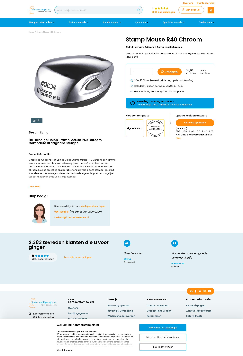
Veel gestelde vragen (93, 206)
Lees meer (34, 186)
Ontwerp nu (171, 71)
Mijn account (193, 9)
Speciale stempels (172, 22)
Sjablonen (140, 22)
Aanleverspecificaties (198, 310)
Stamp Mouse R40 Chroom (49, 32)
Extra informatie (77, 318)
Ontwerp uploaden (195, 122)
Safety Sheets (194, 316)
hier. (178, 138)
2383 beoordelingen (163, 12)
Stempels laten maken (40, 22)
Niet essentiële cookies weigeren (162, 337)
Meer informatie (64, 350)
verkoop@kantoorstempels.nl (71, 217)
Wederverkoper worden (121, 316)
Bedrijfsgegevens (78, 313)
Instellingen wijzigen (163, 347)
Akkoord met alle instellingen (162, 327)
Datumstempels (77, 22)
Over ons (188, 3)
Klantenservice (205, 3)
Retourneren (154, 316)
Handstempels (111, 22)
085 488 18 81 (61, 211)
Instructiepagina (195, 305)
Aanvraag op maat (118, 305)
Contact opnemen (157, 305)
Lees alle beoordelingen (77, 257)
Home (31, 32)
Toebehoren (205, 22)
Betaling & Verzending (120, 310)
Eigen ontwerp (134, 128)
